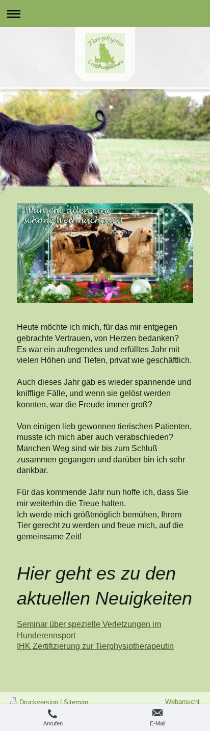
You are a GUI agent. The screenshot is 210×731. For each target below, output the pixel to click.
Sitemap (76, 702)
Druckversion (38, 702)
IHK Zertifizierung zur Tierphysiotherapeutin (95, 646)
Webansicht (182, 702)
